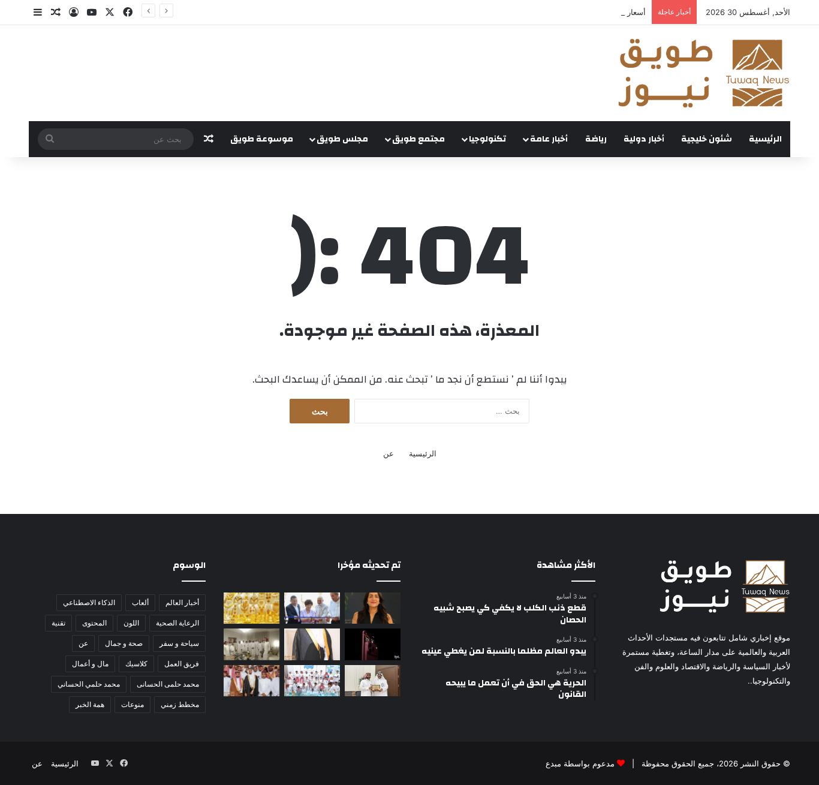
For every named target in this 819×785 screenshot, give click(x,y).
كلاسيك (136, 663)
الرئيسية (765, 139)
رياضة (596, 139)
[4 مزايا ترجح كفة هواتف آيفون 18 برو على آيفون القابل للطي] (373, 644)
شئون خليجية (706, 139)
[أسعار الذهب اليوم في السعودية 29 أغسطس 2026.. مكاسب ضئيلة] (251, 608)
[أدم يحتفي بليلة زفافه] (251, 680)
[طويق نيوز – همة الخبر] (703, 73)
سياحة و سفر (179, 643)
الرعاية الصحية (177, 622)
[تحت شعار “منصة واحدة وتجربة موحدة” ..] (373, 608)
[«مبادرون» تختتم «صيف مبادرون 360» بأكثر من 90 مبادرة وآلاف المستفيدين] (312, 680)
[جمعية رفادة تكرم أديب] (373, 680)
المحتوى (94, 622)
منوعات (132, 704)
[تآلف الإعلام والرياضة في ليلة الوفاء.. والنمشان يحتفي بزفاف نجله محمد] (312, 644)
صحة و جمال (124, 643)
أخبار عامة (549, 139)
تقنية (58, 622)
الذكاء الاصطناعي (89, 602)
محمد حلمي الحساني (89, 683)
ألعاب (140, 602)
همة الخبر (90, 704)
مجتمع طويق (418, 139)
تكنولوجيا (487, 139)
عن (388, 453)
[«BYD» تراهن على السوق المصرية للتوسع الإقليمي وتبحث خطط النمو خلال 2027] (312, 608)
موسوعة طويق (261, 139)
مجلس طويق (342, 139)
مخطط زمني (180, 704)
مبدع (553, 763)
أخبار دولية (644, 139)
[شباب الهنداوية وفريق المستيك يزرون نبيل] (251, 644)
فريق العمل (181, 663)
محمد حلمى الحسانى (168, 683)
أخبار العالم (182, 602)
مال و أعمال (90, 663)
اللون (131, 622)
